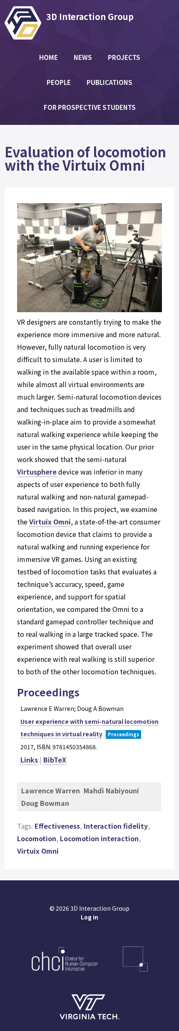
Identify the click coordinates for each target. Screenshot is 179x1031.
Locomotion (36, 838)
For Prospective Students (90, 107)
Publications (109, 82)
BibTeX (54, 760)
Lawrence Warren (50, 790)
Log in (89, 917)
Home (48, 57)
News (83, 57)
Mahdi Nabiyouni (111, 790)
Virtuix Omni (50, 522)
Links (29, 760)
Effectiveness (57, 826)
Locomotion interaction (99, 838)
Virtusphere (37, 472)
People (59, 82)
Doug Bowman (45, 803)
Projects (124, 57)
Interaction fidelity (116, 826)
